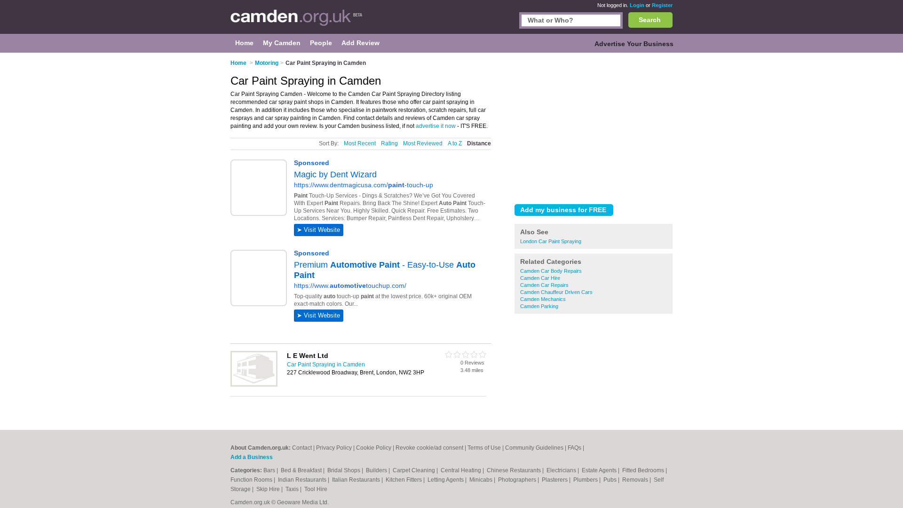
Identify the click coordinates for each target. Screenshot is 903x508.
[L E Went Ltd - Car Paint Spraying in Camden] (253, 384)
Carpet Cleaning (414, 470)
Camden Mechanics (543, 299)
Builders (377, 470)
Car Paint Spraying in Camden (326, 364)
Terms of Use (484, 447)
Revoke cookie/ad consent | (431, 447)
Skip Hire (268, 489)
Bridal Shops (344, 470)
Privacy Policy (334, 447)
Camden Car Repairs (544, 285)
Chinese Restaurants (514, 470)
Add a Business (251, 457)
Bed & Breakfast (302, 470)
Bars (270, 470)
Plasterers (555, 479)
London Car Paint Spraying (550, 241)
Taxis (292, 489)
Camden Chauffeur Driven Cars (556, 292)
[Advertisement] (594, 126)
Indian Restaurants (303, 479)
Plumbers (586, 479)
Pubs (610, 479)
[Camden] (297, 21)
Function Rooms (252, 479)
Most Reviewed (423, 143)
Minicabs (481, 479)
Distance (479, 143)
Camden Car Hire (540, 278)
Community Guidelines (534, 447)
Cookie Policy (373, 447)
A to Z (455, 143)
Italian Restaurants (356, 479)
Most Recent (360, 143)
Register (662, 5)
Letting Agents (446, 479)
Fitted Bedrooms (643, 470)
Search (650, 20)
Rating (389, 143)
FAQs (574, 447)
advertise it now (436, 126)
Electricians (562, 470)
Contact (302, 447)
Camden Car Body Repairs (551, 271)
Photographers (518, 479)
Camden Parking (539, 306)
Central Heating (462, 470)
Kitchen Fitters (404, 479)
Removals (636, 479)
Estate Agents (600, 470)
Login (637, 5)
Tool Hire (315, 489)
